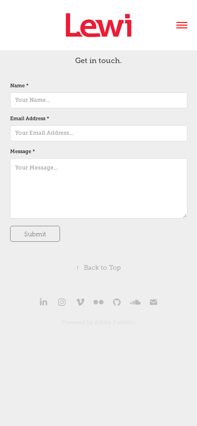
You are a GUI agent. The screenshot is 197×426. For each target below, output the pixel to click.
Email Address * (29, 119)
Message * (22, 151)
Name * (19, 86)
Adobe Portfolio (114, 322)
